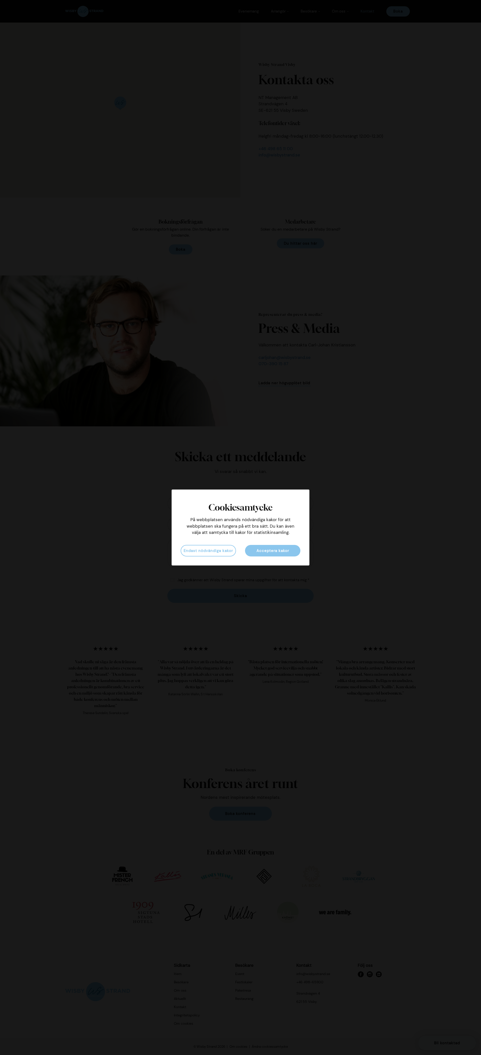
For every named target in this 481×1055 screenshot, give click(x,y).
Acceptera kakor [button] (273, 550)
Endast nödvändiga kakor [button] (208, 550)
